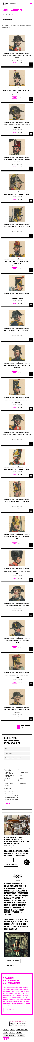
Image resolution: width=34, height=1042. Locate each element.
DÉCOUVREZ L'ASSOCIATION (12, 961)
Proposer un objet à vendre (22, 1029)
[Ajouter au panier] (31, 64)
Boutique (16, 26)
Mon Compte (12, 1032)
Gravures (20, 60)
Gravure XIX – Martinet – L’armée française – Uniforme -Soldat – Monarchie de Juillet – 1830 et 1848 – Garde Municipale (17, 502)
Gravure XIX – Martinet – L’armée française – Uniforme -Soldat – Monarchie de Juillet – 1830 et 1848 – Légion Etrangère (17, 675)
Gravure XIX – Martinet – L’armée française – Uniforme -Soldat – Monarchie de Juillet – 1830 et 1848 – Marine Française (17, 640)
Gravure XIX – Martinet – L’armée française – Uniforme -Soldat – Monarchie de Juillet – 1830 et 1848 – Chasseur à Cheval (17, 571)
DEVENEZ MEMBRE (10, 966)
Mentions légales (21, 1035)
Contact (5, 1032)
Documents (14, 60)
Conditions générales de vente (9, 1035)
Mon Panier (19, 1032)
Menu (30, 3)
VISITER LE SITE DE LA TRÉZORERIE (11, 864)
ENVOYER (8, 804)
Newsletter (6, 1029)
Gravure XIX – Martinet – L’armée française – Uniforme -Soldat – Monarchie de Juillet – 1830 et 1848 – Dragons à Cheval (17, 536)
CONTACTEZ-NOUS (9, 860)
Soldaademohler (7, 26)
